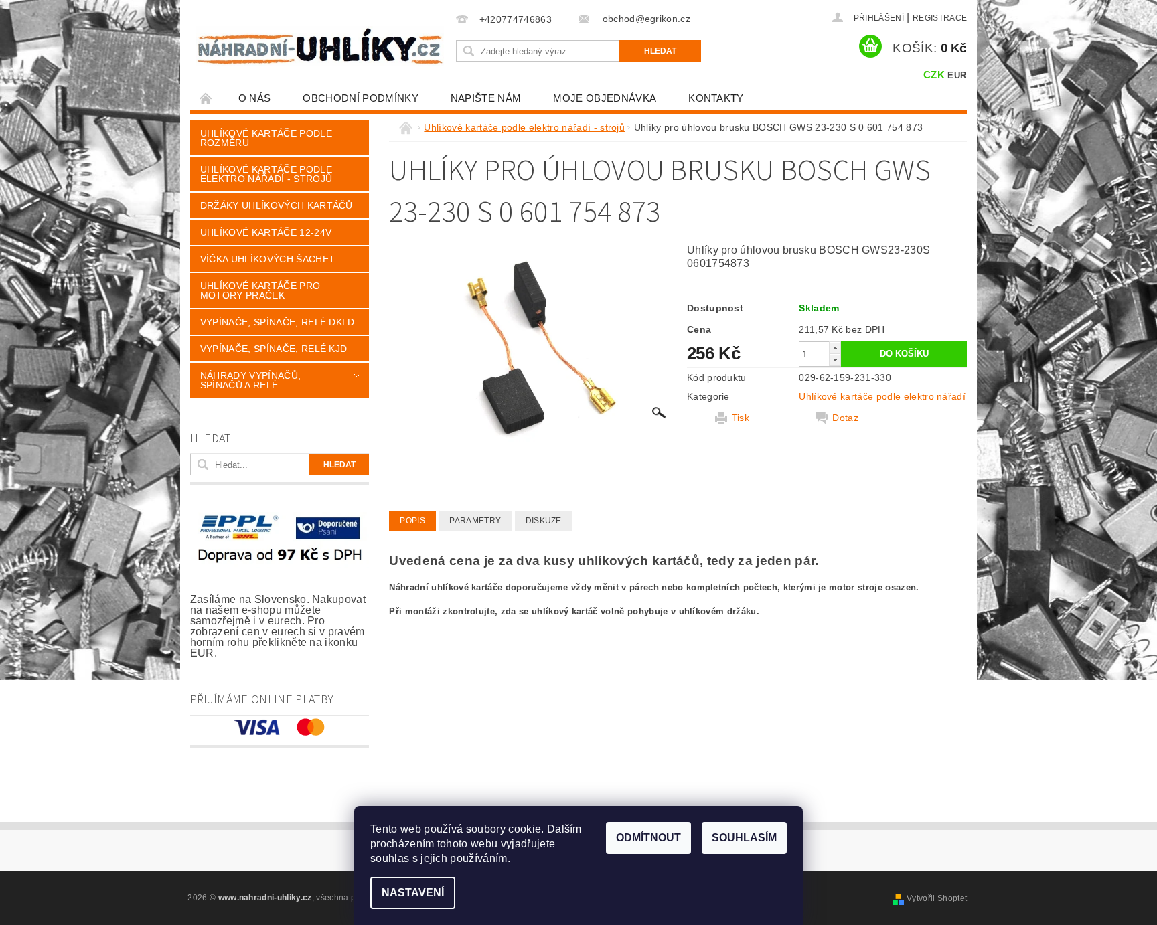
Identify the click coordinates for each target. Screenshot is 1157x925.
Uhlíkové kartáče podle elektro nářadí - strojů (266, 174)
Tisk (740, 417)
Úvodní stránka (206, 98)
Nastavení (413, 892)
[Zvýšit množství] (835, 347)
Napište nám (486, 98)
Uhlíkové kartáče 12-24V (265, 232)
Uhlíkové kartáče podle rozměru (266, 138)
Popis (412, 520)
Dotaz (845, 417)
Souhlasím (744, 837)
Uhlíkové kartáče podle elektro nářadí (882, 396)
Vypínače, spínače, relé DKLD (277, 322)
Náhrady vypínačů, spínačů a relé (250, 380)
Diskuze (544, 520)
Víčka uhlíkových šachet (267, 259)
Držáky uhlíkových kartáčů (276, 205)
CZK (934, 74)
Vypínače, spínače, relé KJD (274, 348)
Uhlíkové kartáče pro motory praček (260, 290)
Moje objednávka (604, 98)
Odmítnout (648, 837)
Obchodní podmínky (360, 98)
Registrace (940, 18)
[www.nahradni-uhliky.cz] (320, 46)
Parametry (475, 520)
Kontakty (716, 98)
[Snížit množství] (835, 359)
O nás (254, 98)
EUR (956, 75)
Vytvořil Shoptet (937, 898)
